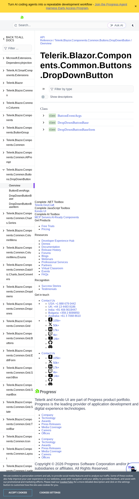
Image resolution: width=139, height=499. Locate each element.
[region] (69, 485)
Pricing (46, 229)
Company (47, 415)
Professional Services (55, 262)
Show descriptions (61, 96)
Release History (51, 249)
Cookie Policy (66, 481)
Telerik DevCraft (44, 205)
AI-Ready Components (65, 217)
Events (46, 271)
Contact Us (48, 300)
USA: (62, 303)
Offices (46, 433)
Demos (46, 243)
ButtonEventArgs (19, 190)
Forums (46, 253)
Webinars (47, 259)
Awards (46, 421)
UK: (61, 306)
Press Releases (51, 424)
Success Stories (51, 286)
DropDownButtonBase (20, 197)
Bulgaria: (64, 312)
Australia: (64, 315)
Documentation (51, 246)
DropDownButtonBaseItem (20, 205)
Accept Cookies (18, 492)
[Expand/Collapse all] (43, 88)
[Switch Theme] (133, 25)
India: (62, 309)
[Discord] (50, 347)
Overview (14, 185)
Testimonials (49, 289)
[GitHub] (50, 343)
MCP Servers (43, 217)
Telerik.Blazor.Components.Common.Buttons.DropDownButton (92, 40)
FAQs (45, 274)
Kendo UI (40, 211)
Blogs (45, 256)
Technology (48, 418)
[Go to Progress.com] (46, 393)
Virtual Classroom (52, 268)
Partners (47, 265)
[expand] (43, 115)
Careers (46, 430)
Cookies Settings (49, 492)
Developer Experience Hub (58, 240)
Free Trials (48, 226)
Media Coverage (52, 427)
